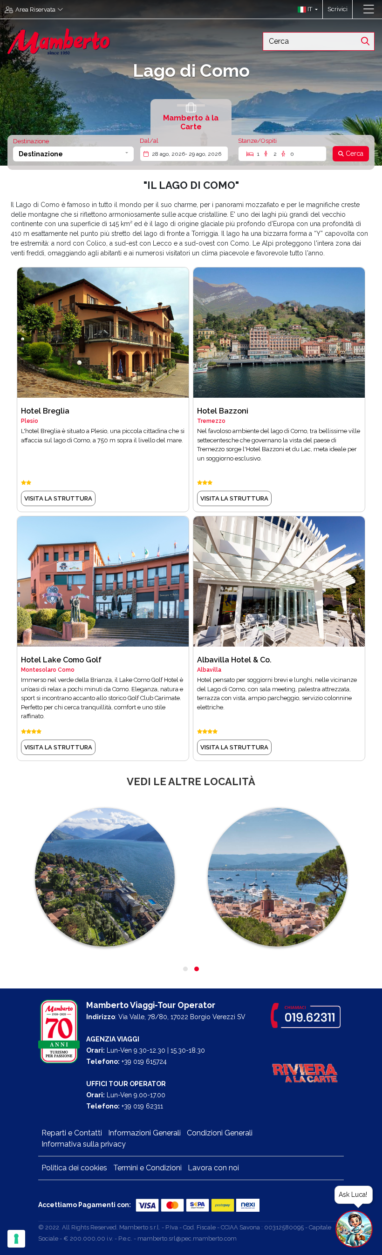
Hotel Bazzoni (222, 411)
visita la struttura (58, 498)
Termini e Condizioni (147, 1167)
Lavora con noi (213, 1167)
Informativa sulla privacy (83, 1144)
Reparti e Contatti (71, 1132)
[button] (305, 9)
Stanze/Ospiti (257, 140)
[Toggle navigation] (369, 9)
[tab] (190, 117)
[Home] (58, 40)
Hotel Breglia (45, 411)
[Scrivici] (357, 9)
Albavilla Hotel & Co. (234, 659)
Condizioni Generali (219, 1132)
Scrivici (337, 9)
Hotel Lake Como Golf (61, 659)
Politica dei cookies (74, 1167)
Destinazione (31, 141)
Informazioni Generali (144, 1132)
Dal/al (149, 140)
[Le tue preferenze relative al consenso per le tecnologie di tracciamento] (16, 1239)
